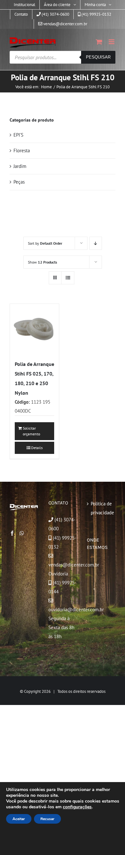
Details (37, 447)
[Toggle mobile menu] (112, 41)
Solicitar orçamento (31, 431)
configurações (77, 807)
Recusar (47, 818)
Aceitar (19, 818)
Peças (19, 182)
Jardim (19, 166)
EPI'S (18, 135)
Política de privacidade (101, 508)
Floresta (21, 150)
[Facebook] (12, 533)
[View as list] (68, 278)
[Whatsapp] (22, 533)
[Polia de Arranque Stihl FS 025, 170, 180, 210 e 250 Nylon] (34, 328)
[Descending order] (95, 243)
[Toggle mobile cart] (99, 41)
